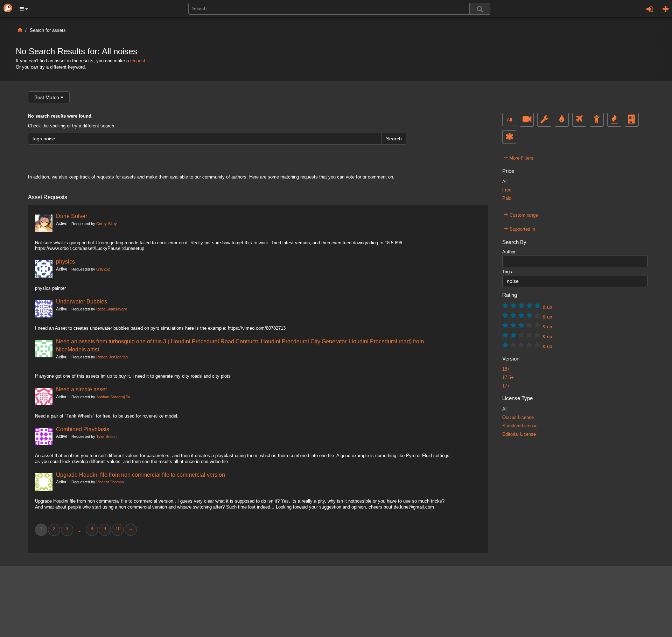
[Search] (479, 9)
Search (394, 138)
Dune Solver (71, 216)
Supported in (519, 228)
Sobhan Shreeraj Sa (113, 397)
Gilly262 (103, 269)
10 (117, 528)
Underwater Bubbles (81, 301)
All (509, 120)
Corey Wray (106, 224)
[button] (23, 9)
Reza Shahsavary (111, 309)
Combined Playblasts (82, 429)
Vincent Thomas (110, 482)
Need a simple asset (81, 389)
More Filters (518, 157)
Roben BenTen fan (112, 357)
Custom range (521, 214)
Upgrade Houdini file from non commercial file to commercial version (140, 474)
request (137, 60)
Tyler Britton (106, 436)
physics (65, 261)
